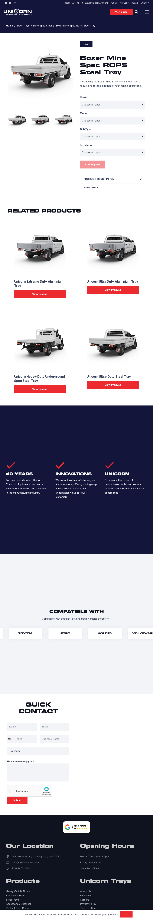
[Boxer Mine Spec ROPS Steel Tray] (40, 43)
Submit (17, 800)
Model (83, 113)
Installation (86, 145)
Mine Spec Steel (42, 25)
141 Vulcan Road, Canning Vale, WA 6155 (35, 856)
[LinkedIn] (10, 3)
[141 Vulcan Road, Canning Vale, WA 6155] (9, 856)
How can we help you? (21, 761)
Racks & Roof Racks (17, 908)
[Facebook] (6, 3)
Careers (84, 899)
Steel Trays (23, 25)
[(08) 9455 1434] (9, 868)
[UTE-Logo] (18, 12)
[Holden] (99, 633)
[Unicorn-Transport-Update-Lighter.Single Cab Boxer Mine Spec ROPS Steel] (63, 120)
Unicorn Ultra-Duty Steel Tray (109, 376)
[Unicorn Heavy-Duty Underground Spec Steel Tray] (40, 344)
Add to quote (92, 164)
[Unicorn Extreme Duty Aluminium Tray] (40, 249)
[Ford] (60, 633)
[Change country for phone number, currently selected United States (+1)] (10, 739)
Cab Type (85, 129)
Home (9, 25)
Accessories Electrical (18, 903)
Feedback (85, 895)
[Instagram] (15, 3)
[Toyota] (20, 633)
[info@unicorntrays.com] (9, 862)
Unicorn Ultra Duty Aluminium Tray (112, 281)
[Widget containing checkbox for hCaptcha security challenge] (29, 791)
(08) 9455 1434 (21, 868)
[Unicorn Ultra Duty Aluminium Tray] (113, 249)
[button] (136, 12)
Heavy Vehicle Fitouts (18, 891)
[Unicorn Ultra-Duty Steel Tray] (113, 344)
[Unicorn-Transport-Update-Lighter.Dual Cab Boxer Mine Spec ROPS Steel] (17, 120)
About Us (85, 891)
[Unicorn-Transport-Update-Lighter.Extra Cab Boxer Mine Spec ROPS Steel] (40, 120)
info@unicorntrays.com (25, 862)
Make (83, 97)
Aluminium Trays (15, 895)
